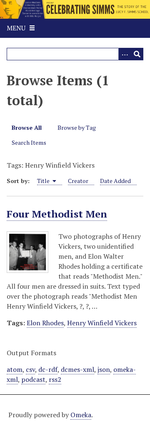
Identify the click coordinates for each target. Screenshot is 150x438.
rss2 (55, 379)
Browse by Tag (77, 127)
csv (30, 369)
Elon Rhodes (45, 322)
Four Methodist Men (57, 213)
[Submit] (137, 54)
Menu (16, 27)
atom (14, 369)
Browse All (27, 127)
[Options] (124, 54)
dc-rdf (48, 369)
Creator (78, 181)
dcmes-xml (77, 369)
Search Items (29, 142)
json (104, 369)
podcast (33, 379)
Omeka (80, 414)
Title (44, 181)
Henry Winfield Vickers (102, 322)
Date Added (115, 181)
